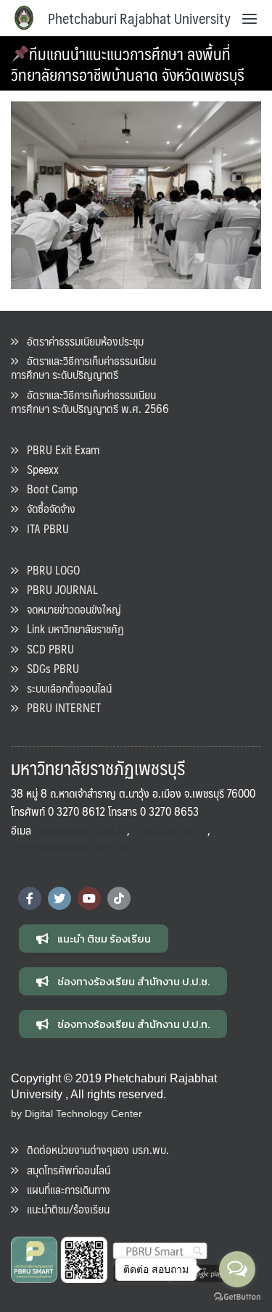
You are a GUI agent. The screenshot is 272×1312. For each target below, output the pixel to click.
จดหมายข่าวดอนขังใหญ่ (69, 609)
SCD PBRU (46, 649)
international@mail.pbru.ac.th (76, 848)
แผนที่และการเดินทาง (64, 1189)
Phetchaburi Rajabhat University (139, 18)
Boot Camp (48, 488)
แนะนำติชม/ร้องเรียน (64, 1209)
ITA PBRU (43, 528)
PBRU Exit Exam (58, 449)
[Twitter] (59, 898)
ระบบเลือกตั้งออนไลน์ (65, 688)
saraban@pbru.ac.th (82, 830)
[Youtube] (89, 898)
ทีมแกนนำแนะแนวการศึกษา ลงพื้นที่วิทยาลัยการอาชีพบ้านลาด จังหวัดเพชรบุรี (127, 64)
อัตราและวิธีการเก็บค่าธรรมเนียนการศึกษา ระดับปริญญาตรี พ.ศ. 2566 (90, 401)
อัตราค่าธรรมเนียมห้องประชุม (81, 341)
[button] (93, 938)
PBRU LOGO (49, 570)
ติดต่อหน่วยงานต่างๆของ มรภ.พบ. (93, 1149)
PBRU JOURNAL (58, 589)
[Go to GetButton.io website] (237, 1297)
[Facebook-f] (29, 898)
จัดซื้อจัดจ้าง (46, 508)
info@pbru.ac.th (169, 830)
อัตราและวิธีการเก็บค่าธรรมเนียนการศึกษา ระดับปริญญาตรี (83, 367)
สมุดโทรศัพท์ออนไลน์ (64, 1169)
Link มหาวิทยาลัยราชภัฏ (71, 628)
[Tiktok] (119, 898)
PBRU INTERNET (59, 707)
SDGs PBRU (48, 668)
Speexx (38, 469)
